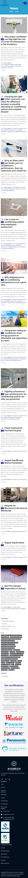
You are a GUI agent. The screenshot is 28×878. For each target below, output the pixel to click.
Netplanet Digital (16, 875)
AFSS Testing (4, 807)
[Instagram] (5, 779)
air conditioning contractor (8, 130)
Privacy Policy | (10, 874)
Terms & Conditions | (19, 874)
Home (2, 784)
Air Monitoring (4, 800)
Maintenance (4, 794)
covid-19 (19, 660)
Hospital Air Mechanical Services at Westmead (14, 508)
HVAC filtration (4, 666)
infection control (15, 668)
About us (3, 787)
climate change (4, 655)
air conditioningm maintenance (8, 646)
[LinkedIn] (9, 779)
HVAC (13, 664)
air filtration (16, 189)
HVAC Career (18, 664)
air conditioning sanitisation (13, 419)
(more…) (23, 296)
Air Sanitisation (4, 804)
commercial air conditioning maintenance (16, 131)
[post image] (14, 25)
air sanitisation (4, 653)
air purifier (12, 651)
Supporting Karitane (14, 542)
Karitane (23, 546)
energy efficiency (10, 662)
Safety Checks (18, 64)
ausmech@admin (8, 63)
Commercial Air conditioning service (13, 360)
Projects (3, 797)
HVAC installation (14, 666)
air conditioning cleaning (8, 66)
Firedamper (22, 608)
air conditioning (5, 637)
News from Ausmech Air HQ (20, 128)
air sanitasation (20, 651)
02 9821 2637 (6, 811)
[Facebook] (2, 779)
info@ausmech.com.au (8, 814)
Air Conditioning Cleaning (8, 64)
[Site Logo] (5, 3)
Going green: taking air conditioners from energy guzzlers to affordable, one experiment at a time (14, 335)
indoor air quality (5, 668)
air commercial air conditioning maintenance (11, 635)
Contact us (3, 790)
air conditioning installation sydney (10, 358)
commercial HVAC (5, 660)
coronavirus (10, 67)
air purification (4, 651)
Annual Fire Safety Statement (9, 608)
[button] (25, 3)
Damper (18, 608)
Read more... (4, 133)
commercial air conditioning (16, 655)
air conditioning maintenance (13, 246)
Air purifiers (4, 623)
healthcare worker (5, 664)
